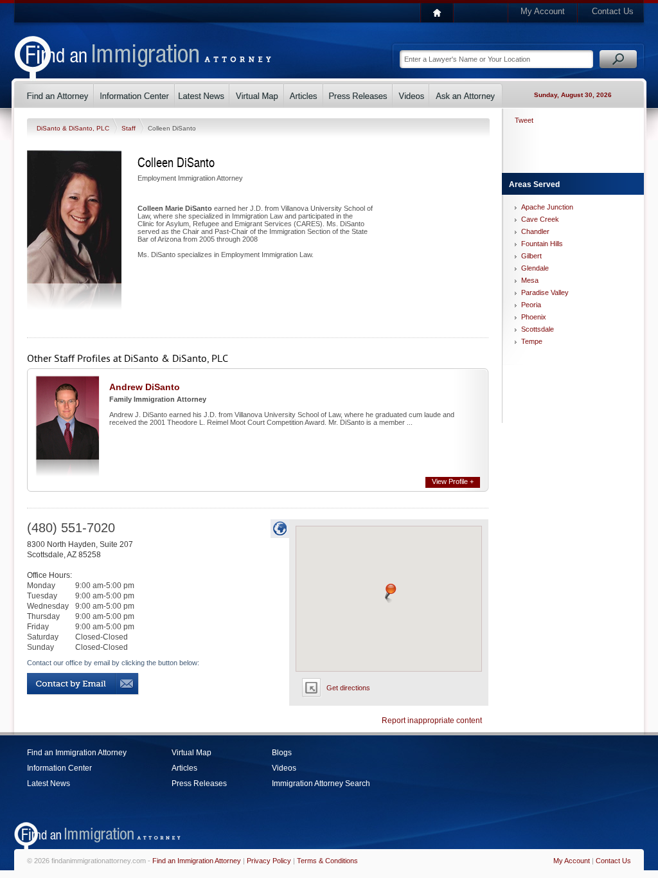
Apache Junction (547, 207)
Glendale (535, 268)
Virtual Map (191, 752)
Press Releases (199, 783)
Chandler (535, 231)
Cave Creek (540, 219)
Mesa (529, 280)
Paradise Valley (545, 292)
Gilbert (531, 256)
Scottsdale (537, 329)
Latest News (48, 783)
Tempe (531, 341)
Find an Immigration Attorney (77, 752)
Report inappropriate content (432, 720)
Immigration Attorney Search (321, 783)
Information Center (59, 768)
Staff (129, 128)
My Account (542, 11)
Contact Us (613, 11)
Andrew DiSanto (144, 387)
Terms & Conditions (327, 861)
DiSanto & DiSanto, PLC (74, 128)
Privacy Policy (269, 861)
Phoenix (533, 317)
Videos (284, 768)
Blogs (282, 752)
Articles (184, 768)
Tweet (524, 120)
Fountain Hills (542, 243)
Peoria (531, 305)
